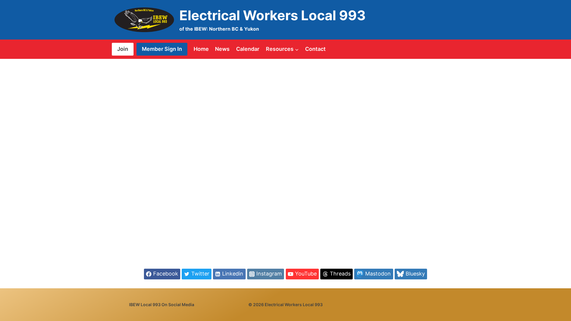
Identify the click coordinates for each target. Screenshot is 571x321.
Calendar (247, 49)
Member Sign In (162, 49)
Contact (315, 49)
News (222, 49)
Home (201, 49)
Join (122, 49)
